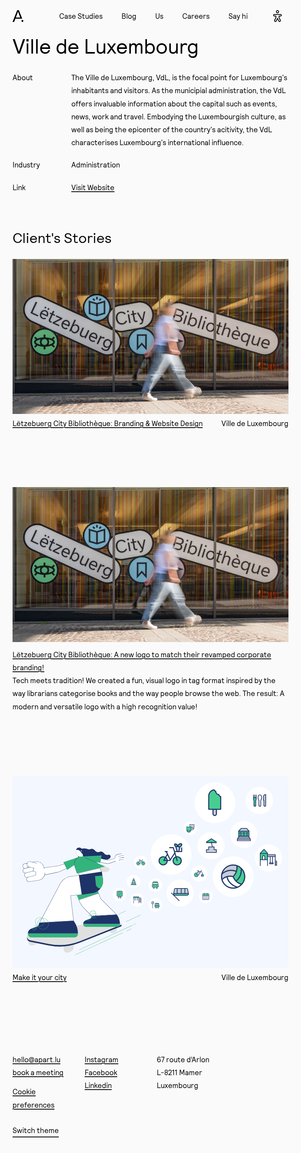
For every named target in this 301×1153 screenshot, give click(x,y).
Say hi (238, 16)
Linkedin (98, 1085)
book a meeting (38, 1072)
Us (159, 16)
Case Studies (81, 16)
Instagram (101, 1059)
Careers (196, 16)
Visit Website (92, 187)
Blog (128, 16)
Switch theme (36, 1130)
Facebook (101, 1072)
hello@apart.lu (36, 1059)
